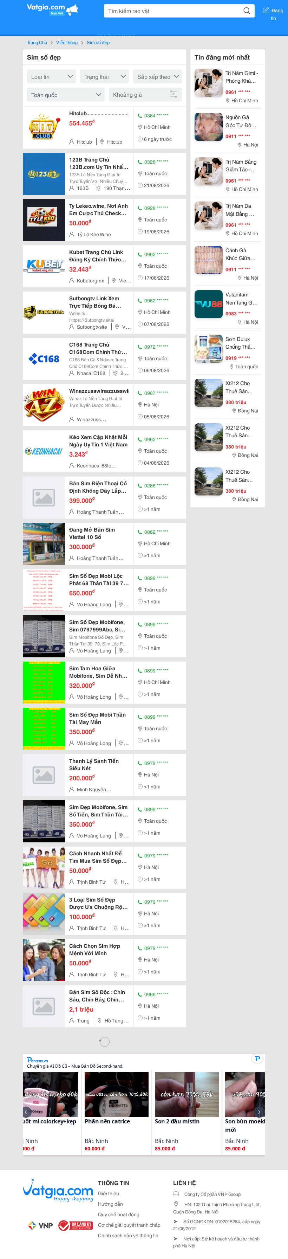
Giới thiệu (108, 1193)
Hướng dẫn (110, 1203)
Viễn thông (67, 42)
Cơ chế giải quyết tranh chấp (129, 1224)
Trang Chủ (37, 42)
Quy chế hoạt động (118, 1214)
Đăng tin (277, 11)
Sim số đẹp (98, 42)
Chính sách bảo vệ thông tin (128, 1235)
